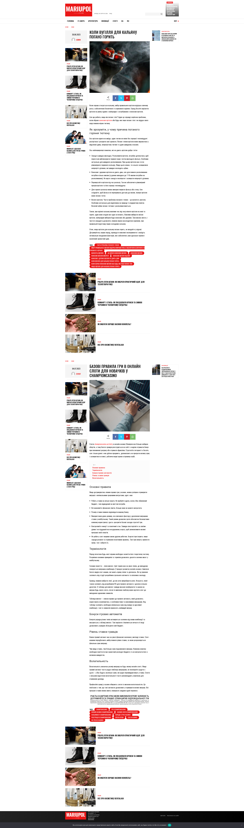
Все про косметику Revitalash (73, 124)
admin (78, 40)
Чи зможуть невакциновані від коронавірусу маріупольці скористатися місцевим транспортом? (172, 10)
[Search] (161, 14)
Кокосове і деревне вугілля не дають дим (105, 258)
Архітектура (166, 31)
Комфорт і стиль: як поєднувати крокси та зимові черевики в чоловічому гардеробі (75, 97)
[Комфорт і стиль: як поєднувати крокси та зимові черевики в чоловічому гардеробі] (76, 82)
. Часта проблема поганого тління (107, 245)
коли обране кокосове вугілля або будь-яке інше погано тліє (111, 264)
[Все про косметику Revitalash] (76, 111)
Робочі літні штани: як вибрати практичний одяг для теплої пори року (76, 68)
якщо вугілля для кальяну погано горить (105, 266)
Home (67, 27)
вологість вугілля (97, 253)
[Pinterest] (127, 98)
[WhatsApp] (133, 98)
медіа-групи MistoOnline (91, 818)
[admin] (73, 40)
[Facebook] (115, 98)
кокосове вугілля (105, 120)
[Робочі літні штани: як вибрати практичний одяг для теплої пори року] (76, 54)
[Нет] (242, 825)
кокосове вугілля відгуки (121, 256)
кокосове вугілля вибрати (100, 256)
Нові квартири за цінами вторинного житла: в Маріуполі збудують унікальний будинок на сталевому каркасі (169, 37)
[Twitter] (121, 98)
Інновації (169, 2)
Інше (72, 27)
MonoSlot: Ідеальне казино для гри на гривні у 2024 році (76, 151)
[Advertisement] (166, 57)
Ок (169, 825)
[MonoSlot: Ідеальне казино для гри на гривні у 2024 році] (76, 137)
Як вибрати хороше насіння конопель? (114, 324)
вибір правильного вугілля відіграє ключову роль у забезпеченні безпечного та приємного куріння (117, 249)
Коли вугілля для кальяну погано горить (105, 261)
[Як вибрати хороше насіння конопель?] (80, 323)
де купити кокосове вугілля (117, 253)
